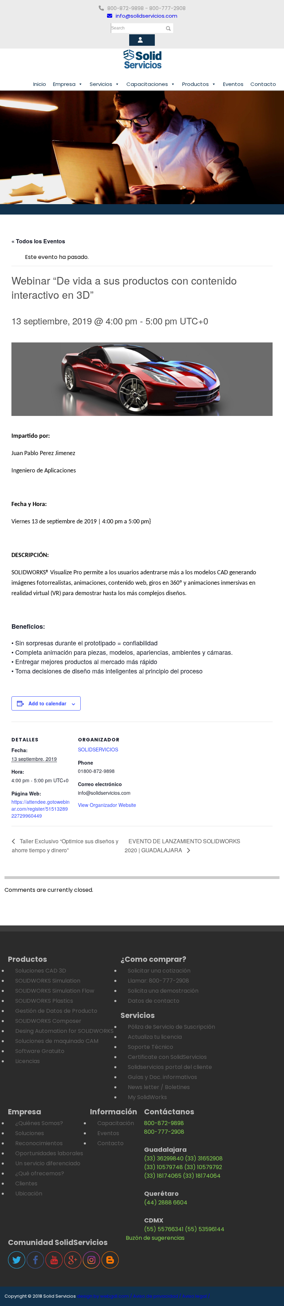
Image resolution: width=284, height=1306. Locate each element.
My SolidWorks (147, 1097)
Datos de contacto (153, 1001)
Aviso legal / (196, 1296)
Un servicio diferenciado (47, 1163)
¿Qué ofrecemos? (39, 1173)
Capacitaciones (147, 84)
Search (118, 28)
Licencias (27, 1061)
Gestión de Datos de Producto (56, 1011)
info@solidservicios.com (146, 15)
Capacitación (115, 1123)
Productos (195, 84)
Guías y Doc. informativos (162, 1077)
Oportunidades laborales (49, 1153)
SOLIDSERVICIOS (98, 749)
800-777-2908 (164, 1132)
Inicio (39, 84)
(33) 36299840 (164, 1159)
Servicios (101, 84)
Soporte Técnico (150, 1047)
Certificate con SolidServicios (167, 1057)
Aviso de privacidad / (157, 1296)
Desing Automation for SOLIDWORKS (64, 1031)
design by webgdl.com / (104, 1296)
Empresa (64, 84)
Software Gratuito (39, 1051)
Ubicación (28, 1194)
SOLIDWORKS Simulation (47, 981)
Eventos (233, 84)
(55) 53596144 (204, 1229)
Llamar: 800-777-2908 (158, 981)
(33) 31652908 (204, 1159)
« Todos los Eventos (38, 241)
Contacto (263, 84)
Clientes (26, 1183)
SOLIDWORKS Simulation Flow (54, 991)
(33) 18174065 (162, 1176)
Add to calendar (47, 703)
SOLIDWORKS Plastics (44, 1001)
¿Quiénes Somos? (39, 1123)
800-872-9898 (164, 1123)
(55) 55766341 (164, 1229)
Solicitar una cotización (159, 971)
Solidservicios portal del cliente (170, 1067)
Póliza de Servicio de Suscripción (171, 1027)
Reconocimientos (39, 1143)
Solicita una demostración (163, 991)
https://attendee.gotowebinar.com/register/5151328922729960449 (40, 808)
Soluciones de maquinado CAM (56, 1041)
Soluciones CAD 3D (40, 971)
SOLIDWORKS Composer (48, 1021)
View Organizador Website (107, 804)
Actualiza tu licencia (155, 1037)
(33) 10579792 (203, 1167)
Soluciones (29, 1133)
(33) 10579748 (163, 1167)
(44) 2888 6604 (165, 1203)
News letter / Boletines (159, 1087)
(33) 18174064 (202, 1176)
